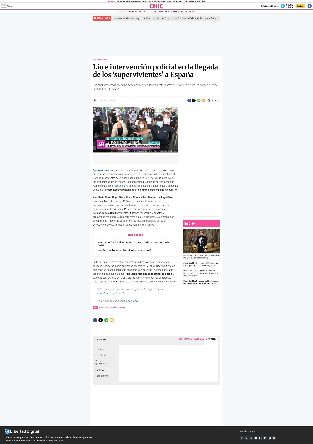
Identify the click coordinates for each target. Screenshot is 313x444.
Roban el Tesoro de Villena (197, 1)
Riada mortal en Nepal (174, 1)
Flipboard (265, 438)
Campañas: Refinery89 (12, 441)
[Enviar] (198, 100)
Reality (101, 308)
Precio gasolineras (101, 362)
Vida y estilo (144, 11)
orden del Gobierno (118, 185)
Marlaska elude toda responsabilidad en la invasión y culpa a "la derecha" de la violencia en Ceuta (164, 18)
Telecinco (121, 308)
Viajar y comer (157, 11)
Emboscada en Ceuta (123, 1)
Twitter (246, 438)
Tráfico (99, 349)
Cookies (59, 437)
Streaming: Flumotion (44, 441)
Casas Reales (131, 11)
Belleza (184, 11)
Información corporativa (16, 437)
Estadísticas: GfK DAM (28, 441)
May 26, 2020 (131, 300)
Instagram (251, 438)
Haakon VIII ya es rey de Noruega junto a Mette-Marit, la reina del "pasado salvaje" (201, 256)
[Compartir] (189, 100)
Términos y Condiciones (41, 437)
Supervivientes (101, 170)
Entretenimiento (172, 11)
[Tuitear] (194, 100)
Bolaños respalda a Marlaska (157, 1)
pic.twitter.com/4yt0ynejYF (110, 293)
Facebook (242, 438)
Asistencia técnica (74, 437)
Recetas (192, 11)
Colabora (300, 6)
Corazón (120, 11)
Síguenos (215, 100)
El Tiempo (100, 355)
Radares (99, 369)
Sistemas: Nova (58, 441)
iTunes (274, 438)
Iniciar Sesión (309, 6)
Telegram (269, 438)
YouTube (255, 438)
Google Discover (260, 438)
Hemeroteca (101, 375)
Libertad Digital (122, 431)
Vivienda (184, 1)
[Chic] (156, 6)
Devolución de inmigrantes (139, 1)
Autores (88, 437)
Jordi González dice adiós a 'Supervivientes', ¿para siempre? (124, 250)
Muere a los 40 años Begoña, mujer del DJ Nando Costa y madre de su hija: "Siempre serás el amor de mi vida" (201, 273)
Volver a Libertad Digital (269, 6)
